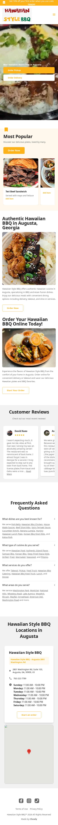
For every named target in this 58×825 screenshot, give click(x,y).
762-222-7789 (20, 678)
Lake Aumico (29, 593)
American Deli (36, 596)
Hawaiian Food (18, 550)
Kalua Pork (7, 537)
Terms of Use (21, 809)
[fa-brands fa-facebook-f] (21, 801)
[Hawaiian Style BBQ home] (17, 15)
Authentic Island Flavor (37, 550)
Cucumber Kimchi (10, 530)
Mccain (5, 596)
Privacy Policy (36, 809)
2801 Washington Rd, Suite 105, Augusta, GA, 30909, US (28, 671)
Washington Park (21, 590)
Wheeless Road (14, 593)
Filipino (44, 557)
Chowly (33, 819)
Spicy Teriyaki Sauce (41, 527)
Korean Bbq (20, 553)
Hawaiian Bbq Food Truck (23, 573)
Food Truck (32, 570)
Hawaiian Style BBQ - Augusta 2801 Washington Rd (28, 661)
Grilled (5, 557)
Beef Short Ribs (23, 527)
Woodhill (40, 593)
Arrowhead (23, 596)
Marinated (20, 557)
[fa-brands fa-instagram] (29, 801)
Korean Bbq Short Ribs (34, 534)
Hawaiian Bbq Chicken (32, 524)
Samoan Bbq (8, 553)
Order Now (14, 150)
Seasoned (31, 557)
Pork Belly (15, 524)
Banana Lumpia (27, 530)
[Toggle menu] (54, 14)
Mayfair (13, 596)
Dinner (5, 577)
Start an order (29, 714)
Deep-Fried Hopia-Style (38, 553)
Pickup (22, 570)
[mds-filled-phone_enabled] (37, 801)
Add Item (10, 199)
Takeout (14, 570)
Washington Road (10, 600)
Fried (12, 557)
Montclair (34, 590)
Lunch (39, 573)
